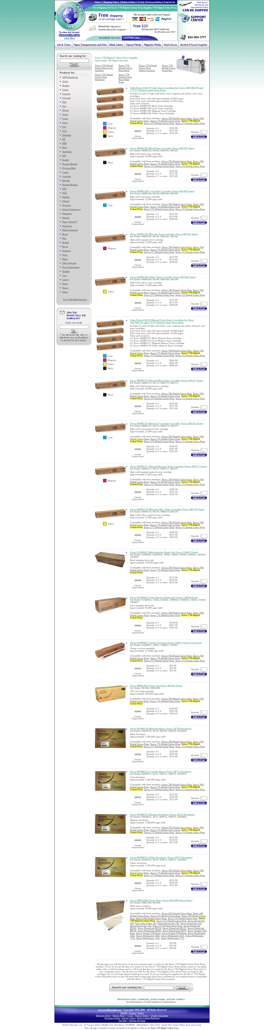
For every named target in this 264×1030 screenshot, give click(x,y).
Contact (132, 1013)
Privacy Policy (142, 1015)
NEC (64, 188)
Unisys (65, 279)
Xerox (65, 288)
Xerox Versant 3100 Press (148, 933)
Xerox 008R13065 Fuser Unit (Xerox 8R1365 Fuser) (156, 685)
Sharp (65, 259)
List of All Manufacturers (75, 299)
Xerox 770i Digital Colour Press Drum (125, 68)
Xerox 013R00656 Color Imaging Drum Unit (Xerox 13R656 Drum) (164, 597)
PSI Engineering (70, 230)
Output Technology (71, 209)
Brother (66, 85)
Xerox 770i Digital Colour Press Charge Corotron (148, 68)
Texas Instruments (70, 267)
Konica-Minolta (69, 164)
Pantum (66, 217)
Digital (65, 110)
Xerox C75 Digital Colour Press (159, 123)
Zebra (65, 292)
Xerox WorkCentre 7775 (172, 938)
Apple (65, 81)
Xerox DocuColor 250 (168, 923)
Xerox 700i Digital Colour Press (151, 918)
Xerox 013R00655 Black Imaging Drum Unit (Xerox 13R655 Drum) (164, 552)
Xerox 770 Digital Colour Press (165, 121)
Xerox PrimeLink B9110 (149, 928)
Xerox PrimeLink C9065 (149, 930)
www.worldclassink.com (109, 1010)
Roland (65, 242)
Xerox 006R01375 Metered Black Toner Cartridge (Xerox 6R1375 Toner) (167, 380)
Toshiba (66, 271)
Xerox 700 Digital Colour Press (177, 118)
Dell (64, 102)
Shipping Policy (103, 1015)
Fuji (64, 127)
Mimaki (66, 180)
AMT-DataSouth (70, 77)
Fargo (65, 122)
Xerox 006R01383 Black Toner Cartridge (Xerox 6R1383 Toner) (162, 148)
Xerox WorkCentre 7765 (148, 938)
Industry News (129, 1018)
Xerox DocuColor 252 (191, 923)
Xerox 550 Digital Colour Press (177, 913)
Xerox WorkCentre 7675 (172, 935)
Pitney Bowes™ (69, 221)
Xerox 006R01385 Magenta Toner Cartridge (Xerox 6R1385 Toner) (164, 234)
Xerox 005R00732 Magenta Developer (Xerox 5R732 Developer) (162, 814)
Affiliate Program (137, 1020)
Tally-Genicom (69, 263)
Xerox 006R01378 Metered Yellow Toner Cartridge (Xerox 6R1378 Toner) (167, 509)
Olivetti (65, 201)
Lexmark (66, 176)
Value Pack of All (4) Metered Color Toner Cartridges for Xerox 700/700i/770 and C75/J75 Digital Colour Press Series (162, 321)
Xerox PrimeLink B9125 (174, 928)
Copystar (66, 98)
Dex (64, 106)
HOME (124, 1013)
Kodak (65, 160)
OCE (64, 193)
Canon (65, 89)
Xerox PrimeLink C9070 (174, 930)
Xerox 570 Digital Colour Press (165, 916)
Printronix (67, 226)
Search (182, 987)
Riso (64, 238)
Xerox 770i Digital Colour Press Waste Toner (125, 78)
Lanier (65, 172)
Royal (65, 246)
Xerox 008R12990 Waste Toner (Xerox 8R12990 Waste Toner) (161, 900)
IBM (64, 143)
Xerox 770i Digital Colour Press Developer (104, 77)
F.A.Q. (130, 1015)
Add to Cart (199, 136)
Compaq (66, 93)
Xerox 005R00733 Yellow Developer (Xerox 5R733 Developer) (161, 857)
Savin (65, 255)
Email (141, 1013)
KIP (64, 155)
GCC (64, 131)
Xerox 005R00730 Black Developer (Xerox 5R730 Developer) (161, 728)
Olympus (66, 205)
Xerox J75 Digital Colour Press (190, 123)
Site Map (123, 1020)
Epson (65, 118)
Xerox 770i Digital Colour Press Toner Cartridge (104, 68)
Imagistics (67, 151)
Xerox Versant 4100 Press (174, 933)
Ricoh (65, 234)
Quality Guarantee (159, 1015)
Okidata (66, 197)
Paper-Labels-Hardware (148, 1018)
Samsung (66, 250)
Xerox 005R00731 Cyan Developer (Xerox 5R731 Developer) (160, 771)
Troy (64, 275)
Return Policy (119, 1015)
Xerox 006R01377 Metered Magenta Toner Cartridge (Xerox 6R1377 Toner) (168, 466)
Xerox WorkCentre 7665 (148, 935)
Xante (65, 283)
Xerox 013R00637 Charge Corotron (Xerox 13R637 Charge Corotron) (166, 642)
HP (63, 139)
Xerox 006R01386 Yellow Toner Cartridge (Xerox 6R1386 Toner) (163, 277)
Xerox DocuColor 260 (140, 926)
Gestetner (66, 135)
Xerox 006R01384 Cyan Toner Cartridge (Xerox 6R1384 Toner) (162, 191)
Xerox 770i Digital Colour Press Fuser (169, 68)
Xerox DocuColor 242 (145, 923)
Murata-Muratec (70, 184)
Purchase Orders (112, 1018)
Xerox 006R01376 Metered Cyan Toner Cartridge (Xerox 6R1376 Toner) (166, 423)
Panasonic (67, 213)
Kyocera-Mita (68, 168)
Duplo (65, 114)
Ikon (64, 147)
